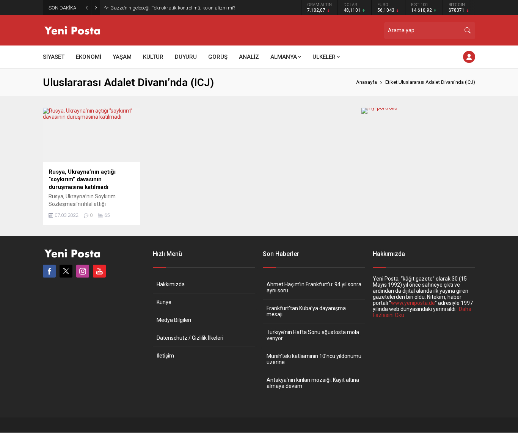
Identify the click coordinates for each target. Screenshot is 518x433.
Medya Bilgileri (174, 320)
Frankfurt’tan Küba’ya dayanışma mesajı (306, 311)
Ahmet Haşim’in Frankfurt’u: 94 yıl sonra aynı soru (314, 287)
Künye (164, 302)
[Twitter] (66, 271)
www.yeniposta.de (413, 303)
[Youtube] (99, 271)
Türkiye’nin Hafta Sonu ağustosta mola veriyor (313, 335)
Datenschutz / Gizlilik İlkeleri (190, 338)
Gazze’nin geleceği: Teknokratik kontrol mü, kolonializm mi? (172, 8)
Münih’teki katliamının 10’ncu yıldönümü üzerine (314, 359)
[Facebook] (49, 271)
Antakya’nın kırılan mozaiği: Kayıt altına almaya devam (313, 383)
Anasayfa (366, 82)
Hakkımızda (171, 284)
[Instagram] (82, 271)
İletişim (165, 356)
